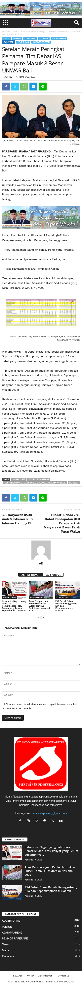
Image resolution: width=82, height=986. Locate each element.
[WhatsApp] (24, 86)
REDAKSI (17, 975)
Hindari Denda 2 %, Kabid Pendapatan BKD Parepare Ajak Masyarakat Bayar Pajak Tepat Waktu (62, 523)
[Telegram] (33, 86)
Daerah (17, 38)
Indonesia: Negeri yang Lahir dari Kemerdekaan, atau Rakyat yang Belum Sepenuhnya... (51, 851)
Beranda (6, 31)
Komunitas (29, 38)
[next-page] (43, 617)
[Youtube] (61, 821)
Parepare (8, 42)
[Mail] (37, 821)
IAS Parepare (19, 479)
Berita (17, 31)
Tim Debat (73, 483)
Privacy (30, 975)
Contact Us (63, 975)
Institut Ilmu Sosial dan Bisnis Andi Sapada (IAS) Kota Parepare (35, 483)
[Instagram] (29, 821)
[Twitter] (15, 86)
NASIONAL (43, 38)
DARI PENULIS (53, 574)
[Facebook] (6, 86)
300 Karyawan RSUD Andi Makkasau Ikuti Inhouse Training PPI (17, 519)
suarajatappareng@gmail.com (50, 813)
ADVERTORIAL (9, 597)
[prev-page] (39, 617)
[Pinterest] (45, 821)
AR (11, 76)
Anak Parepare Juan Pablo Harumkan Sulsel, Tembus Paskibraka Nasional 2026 (39, 606)
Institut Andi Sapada (38, 479)
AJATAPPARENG (59, 38)
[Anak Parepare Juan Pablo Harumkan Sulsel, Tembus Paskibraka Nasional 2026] (41, 590)
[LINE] (43, 86)
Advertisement (45, 975)
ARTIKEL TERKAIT (30, 574)
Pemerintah (8, 956)
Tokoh (5, 944)
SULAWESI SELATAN (41, 42)
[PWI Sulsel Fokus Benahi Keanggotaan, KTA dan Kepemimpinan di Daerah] (67, 590)
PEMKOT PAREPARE (15, 938)
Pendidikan (23, 42)
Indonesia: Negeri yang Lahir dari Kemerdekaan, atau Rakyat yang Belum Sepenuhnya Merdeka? (14, 606)
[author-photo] (41, 550)
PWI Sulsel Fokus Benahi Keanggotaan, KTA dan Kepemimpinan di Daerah (51, 889)
